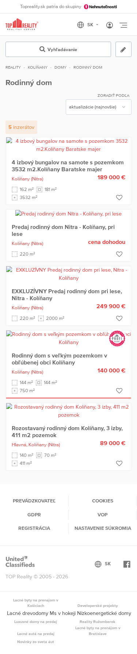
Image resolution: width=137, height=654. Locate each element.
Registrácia (34, 528)
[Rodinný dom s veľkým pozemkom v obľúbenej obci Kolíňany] (68, 338)
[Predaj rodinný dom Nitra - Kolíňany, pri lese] (68, 213)
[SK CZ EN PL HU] (90, 24)
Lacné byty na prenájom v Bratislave (97, 631)
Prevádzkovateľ (34, 501)
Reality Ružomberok (97, 621)
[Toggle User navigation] (109, 25)
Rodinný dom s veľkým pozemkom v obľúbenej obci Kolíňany (59, 358)
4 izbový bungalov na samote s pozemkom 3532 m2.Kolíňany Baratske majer (68, 165)
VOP (102, 514)
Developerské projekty (97, 605)
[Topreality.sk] (21, 24)
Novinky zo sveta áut (35, 641)
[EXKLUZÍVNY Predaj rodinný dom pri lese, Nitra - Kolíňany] (68, 273)
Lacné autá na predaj (35, 633)
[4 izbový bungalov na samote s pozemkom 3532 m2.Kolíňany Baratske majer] (68, 145)
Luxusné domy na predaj (35, 621)
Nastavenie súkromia (103, 528)
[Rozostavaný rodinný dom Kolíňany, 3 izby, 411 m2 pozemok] (68, 410)
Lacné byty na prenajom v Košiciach (35, 603)
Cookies (102, 501)
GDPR (34, 514)
